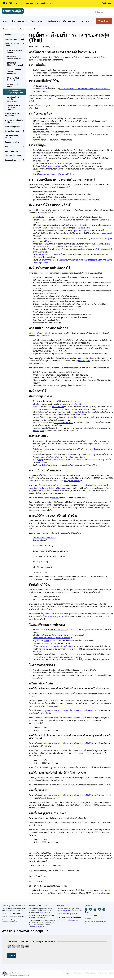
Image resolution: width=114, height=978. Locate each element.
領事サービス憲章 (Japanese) (13, 79)
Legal (106, 973)
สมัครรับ (36, 404)
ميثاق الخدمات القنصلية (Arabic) (14, 51)
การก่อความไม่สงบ (85, 249)
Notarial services (12, 131)
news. (95, 915)
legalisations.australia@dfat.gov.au (39, 917)
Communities (10, 160)
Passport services (12, 142)
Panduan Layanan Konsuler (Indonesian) (14, 71)
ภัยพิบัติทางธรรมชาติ (104, 249)
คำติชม (38, 140)
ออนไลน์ (55, 498)
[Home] (13, 11)
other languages (73, 920)
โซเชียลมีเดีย (77, 404)
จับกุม (46, 228)
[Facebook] (86, 909)
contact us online (45, 912)
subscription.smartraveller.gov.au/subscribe (51, 638)
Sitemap (111, 973)
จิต (57, 449)
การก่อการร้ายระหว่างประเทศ (65, 249)
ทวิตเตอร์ (46, 643)
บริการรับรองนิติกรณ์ (43, 254)
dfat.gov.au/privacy (72, 480)
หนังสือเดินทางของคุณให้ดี (50, 166)
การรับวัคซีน (79, 412)
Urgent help (104, 21)
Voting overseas (11, 151)
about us (75, 914)
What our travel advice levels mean (14, 121)
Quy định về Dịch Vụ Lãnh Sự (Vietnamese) (15, 99)
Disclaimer (100, 973)
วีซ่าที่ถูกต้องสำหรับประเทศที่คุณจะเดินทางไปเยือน (72, 417)
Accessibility (93, 973)
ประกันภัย (71, 465)
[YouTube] (99, 909)
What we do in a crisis (13, 155)
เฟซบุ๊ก (46, 640)
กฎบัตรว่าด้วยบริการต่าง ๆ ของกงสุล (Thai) (15, 92)
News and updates (12, 126)
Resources (9, 146)
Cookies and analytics (83, 973)
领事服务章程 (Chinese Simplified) (14, 58)
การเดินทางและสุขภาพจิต (62, 457)
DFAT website (38, 926)
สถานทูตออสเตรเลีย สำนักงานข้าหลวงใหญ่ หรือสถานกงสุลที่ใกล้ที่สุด (67, 710)
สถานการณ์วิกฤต (35, 333)
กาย (46, 449)
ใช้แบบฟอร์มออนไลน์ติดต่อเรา (44, 537)
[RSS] (104, 909)
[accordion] (24, 34)
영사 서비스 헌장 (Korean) (13, 85)
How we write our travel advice (12, 115)
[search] (95, 12)
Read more (106, 3)
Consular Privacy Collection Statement (13, 107)
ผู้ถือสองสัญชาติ (44, 105)
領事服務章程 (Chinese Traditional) (15, 64)
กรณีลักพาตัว (47, 241)
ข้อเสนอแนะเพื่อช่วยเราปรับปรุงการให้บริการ (56, 174)
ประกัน (39, 158)
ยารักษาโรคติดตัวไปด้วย (63, 422)
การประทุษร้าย (82, 225)
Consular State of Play (14, 39)
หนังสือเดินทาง (41, 217)
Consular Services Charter (12, 45)
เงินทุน (40, 459)
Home (4, 21)
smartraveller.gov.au (65, 163)
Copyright (74, 973)
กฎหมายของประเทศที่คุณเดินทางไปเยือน (57, 646)
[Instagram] (95, 909)
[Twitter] (90, 909)
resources (90, 921)
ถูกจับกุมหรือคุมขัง (81, 230)
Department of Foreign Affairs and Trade (69, 910)
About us (8, 35)
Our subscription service (11, 137)
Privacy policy (67, 973)
